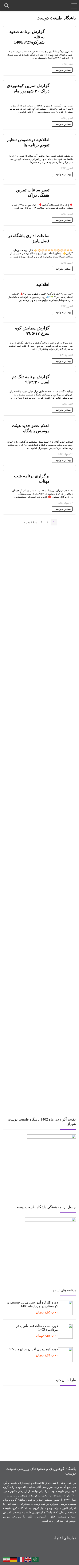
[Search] (6, 5)
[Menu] (74, 5)
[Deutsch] (13, 1559)
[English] (28, 1559)
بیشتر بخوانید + (62, 70)
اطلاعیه (43, 284)
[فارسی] (6, 1559)
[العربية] (35, 1559)
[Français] (21, 1559)
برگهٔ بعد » (30, 522)
